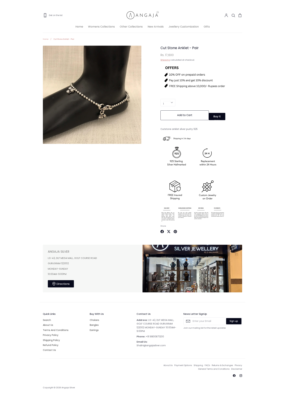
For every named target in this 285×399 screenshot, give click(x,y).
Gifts (207, 27)
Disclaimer (236, 369)
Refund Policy (50, 345)
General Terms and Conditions (214, 369)
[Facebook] (234, 375)
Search (47, 320)
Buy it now (217, 117)
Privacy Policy (50, 335)
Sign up (234, 321)
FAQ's (207, 365)
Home (79, 27)
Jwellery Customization (184, 27)
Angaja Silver (68, 387)
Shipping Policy (51, 340)
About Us (48, 325)
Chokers (94, 320)
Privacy (238, 365)
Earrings (94, 330)
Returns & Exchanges (222, 365)
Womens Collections (101, 27)
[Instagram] (241, 375)
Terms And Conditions (55, 330)
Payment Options (183, 365)
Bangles (94, 325)
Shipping (165, 60)
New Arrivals (156, 27)
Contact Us (49, 350)
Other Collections (131, 27)
